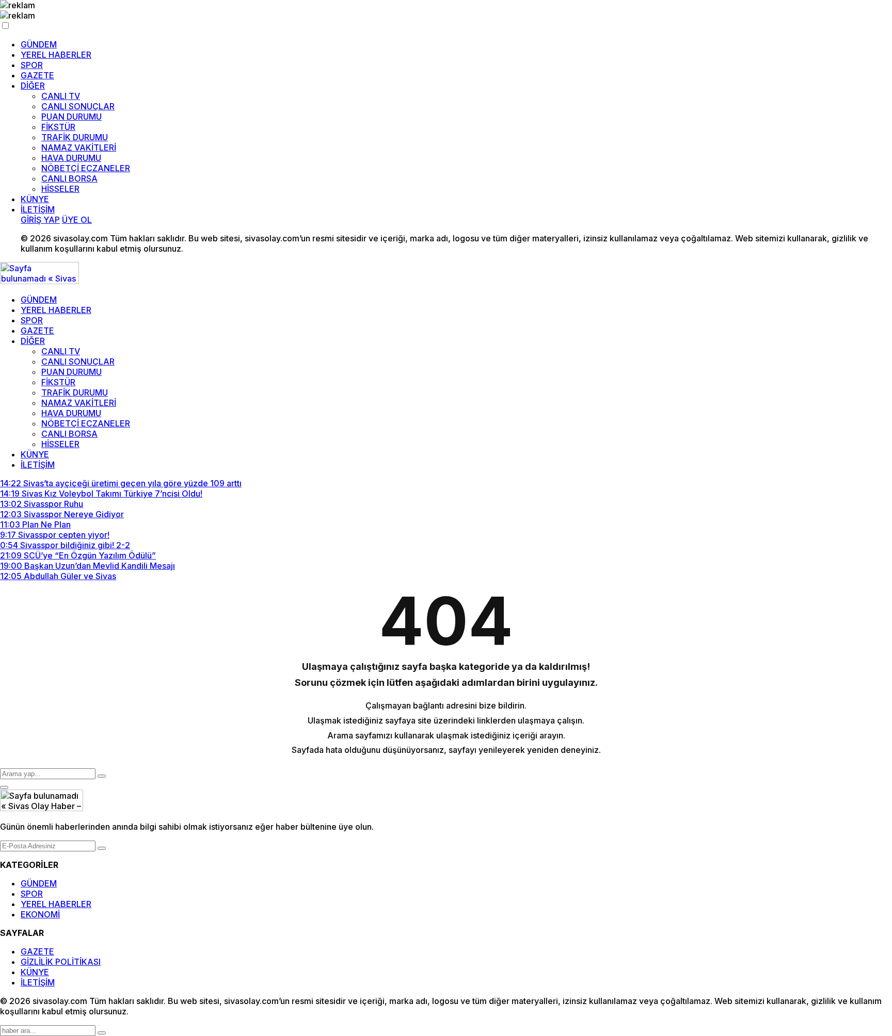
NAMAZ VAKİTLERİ (78, 147)
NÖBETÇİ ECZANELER (85, 168)
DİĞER (33, 85)
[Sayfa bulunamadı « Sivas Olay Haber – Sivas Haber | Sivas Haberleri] (39, 281)
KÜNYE (35, 199)
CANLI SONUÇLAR (78, 106)
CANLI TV (60, 96)
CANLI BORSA (69, 178)
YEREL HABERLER (56, 55)
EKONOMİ (40, 914)
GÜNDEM (39, 44)
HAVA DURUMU (71, 158)
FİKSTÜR (58, 127)
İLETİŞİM (38, 209)
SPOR (32, 65)
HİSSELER (60, 189)
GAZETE (37, 75)
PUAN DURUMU (71, 116)
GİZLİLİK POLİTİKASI (61, 962)
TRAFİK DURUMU (74, 137)
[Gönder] (102, 848)
